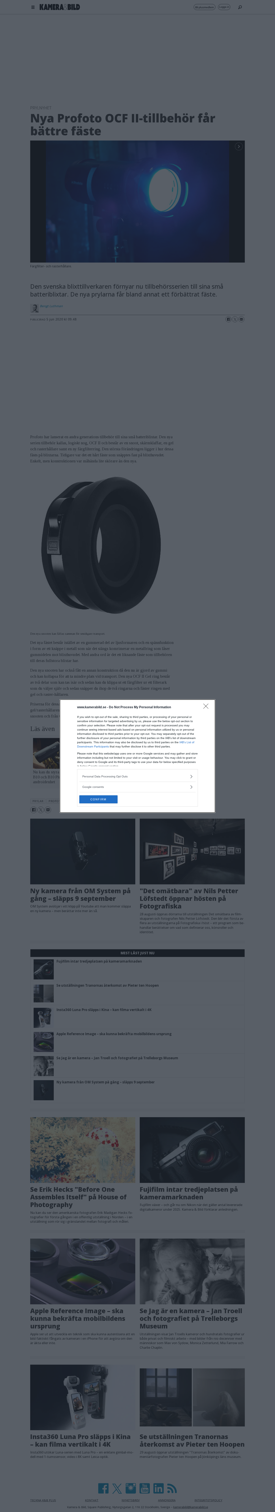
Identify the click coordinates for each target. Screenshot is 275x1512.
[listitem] (137, 776)
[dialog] (137, 756)
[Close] (207, 707)
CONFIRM (98, 799)
